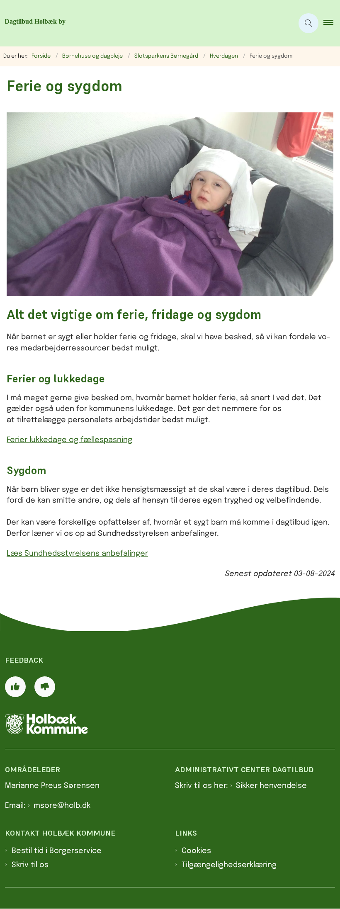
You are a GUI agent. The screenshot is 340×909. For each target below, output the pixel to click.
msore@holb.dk (62, 805)
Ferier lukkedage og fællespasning (69, 440)
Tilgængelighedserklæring (229, 865)
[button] (331, 23)
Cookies (196, 851)
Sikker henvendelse (271, 786)
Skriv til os (30, 865)
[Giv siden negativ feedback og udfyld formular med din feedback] (44, 686)
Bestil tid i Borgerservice (57, 851)
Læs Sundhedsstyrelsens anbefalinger (77, 553)
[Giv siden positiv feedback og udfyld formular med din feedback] (15, 686)
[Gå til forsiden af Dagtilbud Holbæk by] (143, 23)
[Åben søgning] (308, 23)
